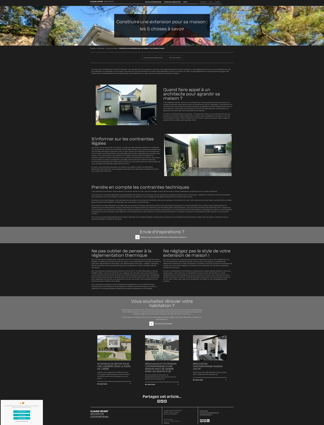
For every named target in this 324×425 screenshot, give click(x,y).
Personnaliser (22, 418)
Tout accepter (22, 411)
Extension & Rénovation (172, 2)
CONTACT (167, 422)
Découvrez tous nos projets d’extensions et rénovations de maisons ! (164, 237)
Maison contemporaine (153, 2)
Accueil (93, 48)
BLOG (210, 2)
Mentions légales (206, 414)
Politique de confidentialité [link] (21, 421)
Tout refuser (21, 415)
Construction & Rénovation (153, 57)
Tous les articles (112, 48)
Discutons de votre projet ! (164, 323)
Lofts (185, 2)
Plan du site (204, 410)
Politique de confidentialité (209, 412)
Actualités (100, 48)
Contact (218, 2)
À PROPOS (203, 2)
